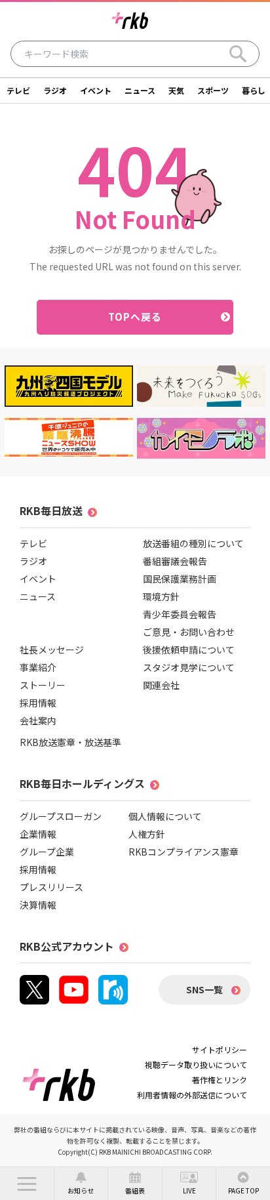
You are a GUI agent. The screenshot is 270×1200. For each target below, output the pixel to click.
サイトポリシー (219, 1049)
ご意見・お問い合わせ (189, 631)
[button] (27, 1183)
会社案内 (38, 720)
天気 (176, 90)
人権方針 (146, 833)
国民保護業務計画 (179, 578)
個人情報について (165, 816)
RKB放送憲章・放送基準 (70, 742)
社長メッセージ (52, 649)
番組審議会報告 (175, 561)
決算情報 (38, 904)
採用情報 (38, 702)
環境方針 (161, 596)
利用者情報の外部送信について (192, 1094)
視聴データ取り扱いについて (196, 1064)
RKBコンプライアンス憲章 (183, 851)
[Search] (237, 53)
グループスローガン (61, 816)
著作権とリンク (219, 1079)
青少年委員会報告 (179, 614)
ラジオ (55, 90)
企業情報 (38, 833)
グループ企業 (47, 851)
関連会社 (161, 685)
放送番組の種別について (193, 543)
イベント (95, 90)
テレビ (18, 90)
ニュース (140, 90)
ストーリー (43, 685)
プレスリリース (51, 887)
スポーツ (213, 90)
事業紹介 (38, 667)
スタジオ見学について (189, 667)
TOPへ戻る (135, 316)
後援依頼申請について (189, 649)
